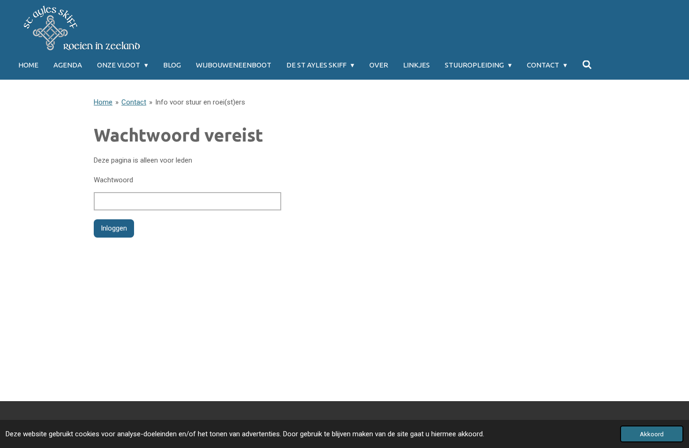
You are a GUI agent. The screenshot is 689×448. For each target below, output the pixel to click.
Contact (133, 102)
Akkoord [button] (652, 434)
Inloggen (114, 228)
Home (103, 102)
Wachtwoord (113, 180)
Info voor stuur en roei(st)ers (200, 102)
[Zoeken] (587, 65)
